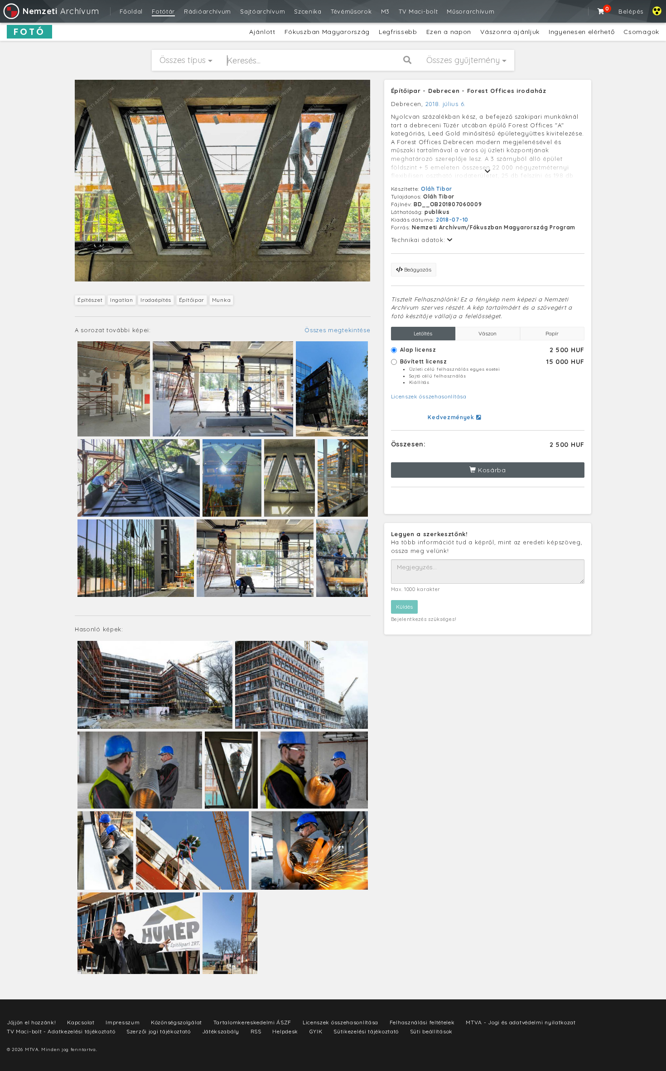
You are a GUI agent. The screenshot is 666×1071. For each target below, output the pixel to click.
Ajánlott (262, 32)
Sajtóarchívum (262, 11)
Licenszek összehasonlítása (429, 396)
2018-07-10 (452, 219)
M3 (385, 11)
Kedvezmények (452, 417)
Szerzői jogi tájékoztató (158, 1031)
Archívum (61, 11)
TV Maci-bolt (418, 11)
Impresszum (123, 1022)
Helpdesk (285, 1031)
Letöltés (423, 333)
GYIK (316, 1031)
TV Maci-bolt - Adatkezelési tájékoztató (61, 1031)
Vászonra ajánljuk (510, 32)
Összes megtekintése (337, 330)
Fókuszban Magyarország (327, 32)
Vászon (487, 333)
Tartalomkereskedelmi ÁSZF (252, 1022)
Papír (552, 333)
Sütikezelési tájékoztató (366, 1031)
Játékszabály (220, 1031)
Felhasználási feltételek (422, 1022)
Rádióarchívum (207, 11)
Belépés (630, 11)
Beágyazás (417, 269)
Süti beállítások (431, 1031)
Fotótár (163, 11)
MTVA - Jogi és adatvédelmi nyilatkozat (521, 1022)
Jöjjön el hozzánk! (31, 1022)
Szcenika (308, 11)
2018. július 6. (445, 103)
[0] (601, 11)
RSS (256, 1031)
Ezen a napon (448, 32)
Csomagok (641, 32)
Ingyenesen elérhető (581, 32)
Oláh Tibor (436, 188)
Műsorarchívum (470, 11)
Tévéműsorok (351, 11)
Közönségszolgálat (176, 1022)
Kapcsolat (80, 1022)
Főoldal (131, 11)
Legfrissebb (398, 32)
